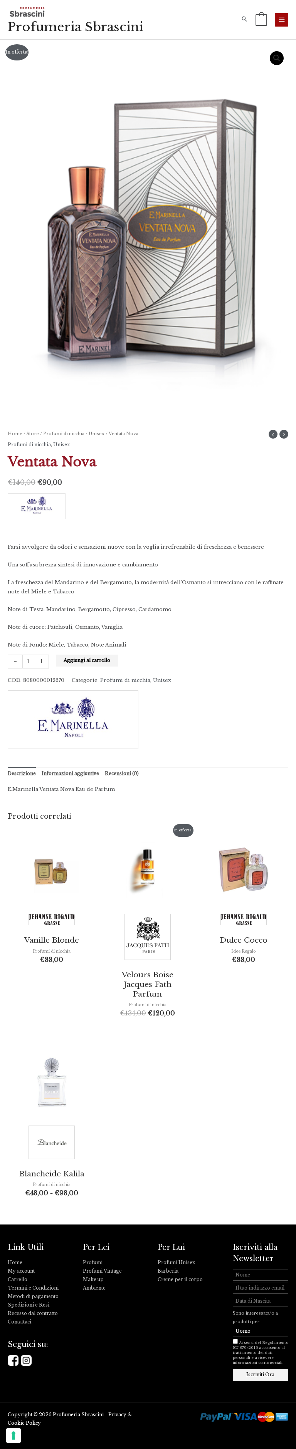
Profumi (93, 1262)
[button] (244, 19)
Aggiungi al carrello (87, 660)
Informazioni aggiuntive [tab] (70, 773)
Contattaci (19, 1322)
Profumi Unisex (176, 1262)
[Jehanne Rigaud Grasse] (52, 921)
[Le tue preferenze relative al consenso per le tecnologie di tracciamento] (13, 1435)
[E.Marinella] (148, 508)
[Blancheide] (52, 1144)
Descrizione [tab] (22, 773)
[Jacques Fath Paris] (147, 938)
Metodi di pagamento (33, 1296)
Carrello (17, 1279)
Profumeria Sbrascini (75, 27)
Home (15, 433)
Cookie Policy (24, 1423)
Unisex (96, 433)
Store (33, 433)
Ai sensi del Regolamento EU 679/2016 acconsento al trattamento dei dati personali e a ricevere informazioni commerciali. (260, 1352)
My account (21, 1271)
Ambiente (94, 1288)
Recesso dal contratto (33, 1313)
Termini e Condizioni (33, 1288)
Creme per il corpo (180, 1279)
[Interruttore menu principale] (281, 20)
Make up (93, 1279)
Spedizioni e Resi (28, 1305)
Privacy (117, 1414)
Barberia (168, 1271)
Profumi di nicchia (63, 433)
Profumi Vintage (102, 1271)
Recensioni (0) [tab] (122, 773)
